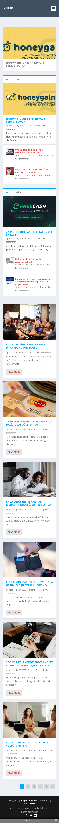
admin (11, 125)
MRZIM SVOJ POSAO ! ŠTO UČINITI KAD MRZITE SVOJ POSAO (32, 171)
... (40, 786)
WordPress (29, 803)
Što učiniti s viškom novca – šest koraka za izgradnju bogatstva (29, 664)
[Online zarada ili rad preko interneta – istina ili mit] (10, 151)
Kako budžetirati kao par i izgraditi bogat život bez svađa (28, 503)
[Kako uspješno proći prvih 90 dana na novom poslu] (29, 322)
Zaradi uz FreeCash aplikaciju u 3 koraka (29, 233)
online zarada (44, 155)
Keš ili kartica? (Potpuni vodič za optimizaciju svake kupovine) (29, 583)
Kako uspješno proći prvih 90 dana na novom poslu (26, 346)
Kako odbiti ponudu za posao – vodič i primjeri (28, 744)
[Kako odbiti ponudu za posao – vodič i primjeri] (29, 720)
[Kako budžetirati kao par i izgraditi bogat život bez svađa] (29, 479)
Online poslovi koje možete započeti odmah (29, 260)
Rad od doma (34, 125)
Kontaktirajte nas (29, 811)
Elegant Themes (29, 800)
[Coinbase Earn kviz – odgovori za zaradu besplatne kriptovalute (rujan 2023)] (10, 280)
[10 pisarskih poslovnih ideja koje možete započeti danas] (29, 399)
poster (11, 352)
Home (13, 808)
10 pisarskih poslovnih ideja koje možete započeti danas (29, 423)
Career (31, 352)
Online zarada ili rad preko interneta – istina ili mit (29, 151)
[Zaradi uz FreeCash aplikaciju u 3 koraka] (29, 212)
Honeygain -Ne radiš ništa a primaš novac (25, 65)
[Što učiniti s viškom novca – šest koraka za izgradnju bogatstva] (29, 640)
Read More (14, 371)
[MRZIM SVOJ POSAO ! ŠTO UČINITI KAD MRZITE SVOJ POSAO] (10, 171)
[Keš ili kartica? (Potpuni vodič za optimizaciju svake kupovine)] (29, 559)
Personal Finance (35, 429)
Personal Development (38, 750)
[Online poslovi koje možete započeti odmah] (10, 260)
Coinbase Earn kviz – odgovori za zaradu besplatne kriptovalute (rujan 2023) (32, 281)
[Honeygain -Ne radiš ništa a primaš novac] (29, 99)
